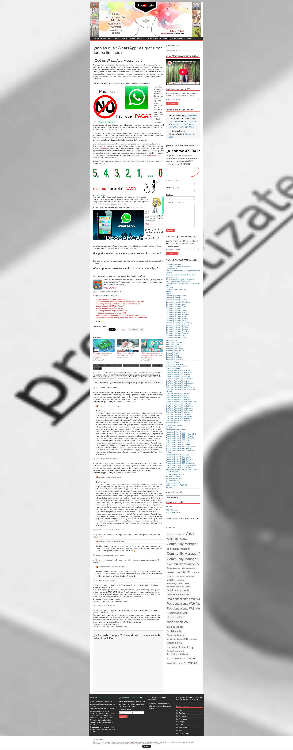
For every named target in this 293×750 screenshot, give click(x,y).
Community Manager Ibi (174, 308)
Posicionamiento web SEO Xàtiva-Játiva (180, 446)
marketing (180, 580)
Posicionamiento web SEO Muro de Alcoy (181, 465)
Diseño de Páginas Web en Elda (177, 381)
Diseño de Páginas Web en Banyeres (179, 410)
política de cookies (129, 743)
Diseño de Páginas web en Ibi (176, 395)
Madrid (121, 375)
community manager (130, 365)
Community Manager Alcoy (176, 304)
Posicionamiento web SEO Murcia (178, 461)
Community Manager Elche (176, 306)
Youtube (169, 293)
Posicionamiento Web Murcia (186, 608)
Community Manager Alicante (176, 300)
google (170, 576)
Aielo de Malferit (121, 372)
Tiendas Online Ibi (172, 355)
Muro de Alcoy (151, 375)
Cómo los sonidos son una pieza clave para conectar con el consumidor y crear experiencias (102, 710)
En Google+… (181, 722)
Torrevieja (98, 378)
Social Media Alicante (177, 638)
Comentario (175, 202)
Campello (108, 374)
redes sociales (145, 365)
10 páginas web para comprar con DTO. (111, 313)
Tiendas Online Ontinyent (175, 359)
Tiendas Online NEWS (174, 342)
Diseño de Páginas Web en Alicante (179, 372)
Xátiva (126, 378)
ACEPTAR (146, 746)
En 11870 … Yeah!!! (183, 733)
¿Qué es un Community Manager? (178, 266)
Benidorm (95, 374)
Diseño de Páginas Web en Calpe (178, 385)
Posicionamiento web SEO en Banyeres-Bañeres (180, 451)
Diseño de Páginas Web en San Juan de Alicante (180, 390)
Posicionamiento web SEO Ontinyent (179, 459)
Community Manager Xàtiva (176, 337)
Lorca (118, 375)
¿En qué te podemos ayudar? (176, 366)
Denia (138, 374)
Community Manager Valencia (177, 333)
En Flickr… (180, 725)
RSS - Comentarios (173, 512)
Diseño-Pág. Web (137, 38)
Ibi (102, 375)
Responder (115, 387)
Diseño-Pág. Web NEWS (175, 364)
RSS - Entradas (171, 510)
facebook (170, 572)
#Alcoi (193, 121)
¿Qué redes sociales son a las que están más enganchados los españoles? (152, 355)
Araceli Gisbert (109, 372)
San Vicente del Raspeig (148, 376)
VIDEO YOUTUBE (110, 288)
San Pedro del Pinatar (137, 376)
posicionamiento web (178, 594)
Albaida (134, 372)
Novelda (156, 375)
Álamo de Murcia (128, 372)
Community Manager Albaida (176, 312)
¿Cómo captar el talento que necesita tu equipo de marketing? (102, 716)
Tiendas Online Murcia (174, 357)
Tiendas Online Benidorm (175, 351)
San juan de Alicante (128, 376)
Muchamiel (138, 375)
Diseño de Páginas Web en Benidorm (179, 408)
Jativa (104, 375)
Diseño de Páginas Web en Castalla (179, 416)
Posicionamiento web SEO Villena (178, 442)
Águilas (115, 372)
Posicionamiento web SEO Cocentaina (180, 463)
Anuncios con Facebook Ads (176, 289)
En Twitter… (180, 710)
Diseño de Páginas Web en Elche (178, 377)
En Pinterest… (181, 719)
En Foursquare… (182, 727)
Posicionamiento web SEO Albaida (178, 457)
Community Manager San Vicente (178, 329)
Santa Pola (156, 376)
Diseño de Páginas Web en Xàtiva (178, 420)
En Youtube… (181, 716)
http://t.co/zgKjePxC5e (183, 124)
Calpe (104, 374)
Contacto (169, 487)
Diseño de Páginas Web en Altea (178, 374)
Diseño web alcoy (173, 568)
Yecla (129, 378)
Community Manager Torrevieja (177, 331)
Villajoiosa (110, 378)
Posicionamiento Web (157, 38)
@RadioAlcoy (190, 115)
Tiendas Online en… (173, 344)
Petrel (106, 376)
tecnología (193, 639)
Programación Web (173, 422)
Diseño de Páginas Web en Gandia (178, 414)
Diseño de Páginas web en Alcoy (178, 370)
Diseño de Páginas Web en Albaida (178, 404)
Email (172, 187)
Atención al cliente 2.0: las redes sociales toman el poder (181, 276)
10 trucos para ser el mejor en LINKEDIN (111, 310)
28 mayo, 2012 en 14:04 (104, 580)
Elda (97, 375)
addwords (180, 534)
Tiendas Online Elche (173, 353)
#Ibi (170, 124)
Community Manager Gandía (176, 310)
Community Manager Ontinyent (177, 325)
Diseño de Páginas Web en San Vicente (180, 387)
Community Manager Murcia (176, 316)
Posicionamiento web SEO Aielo (177, 455)
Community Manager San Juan (177, 327)
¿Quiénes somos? (172, 480)
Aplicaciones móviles (153, 372)
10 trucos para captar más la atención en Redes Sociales (118, 304)
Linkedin (171, 579)
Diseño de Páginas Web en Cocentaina (180, 383)
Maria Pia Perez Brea (100, 529)
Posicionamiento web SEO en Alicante (180, 436)
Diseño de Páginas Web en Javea (178, 393)
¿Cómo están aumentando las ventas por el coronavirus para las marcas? (102, 704)
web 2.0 (181, 663)
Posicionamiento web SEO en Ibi (178, 440)
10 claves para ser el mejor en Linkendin (111, 299)
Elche (94, 375)
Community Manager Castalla (176, 320)
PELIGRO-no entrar (173, 476)
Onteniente (95, 376)
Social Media (175, 626)
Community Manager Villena (176, 335)
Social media (157, 365)
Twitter (168, 291)
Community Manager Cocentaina (178, 302)
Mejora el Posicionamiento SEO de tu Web (181, 469)
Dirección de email (173, 246)
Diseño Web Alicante (188, 568)
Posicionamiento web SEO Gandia (178, 448)
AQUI (147, 224)
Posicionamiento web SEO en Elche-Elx (180, 438)
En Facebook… (182, 713)
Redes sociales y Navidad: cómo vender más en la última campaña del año (102, 729)
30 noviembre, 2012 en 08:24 (111, 541)
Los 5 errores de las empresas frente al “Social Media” (183, 284)
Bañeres (160, 372)
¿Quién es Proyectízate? (181, 38)
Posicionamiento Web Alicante (186, 603)
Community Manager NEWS (176, 295)
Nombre (173, 180)
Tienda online (174, 642)
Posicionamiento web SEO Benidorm (179, 467)
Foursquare (195, 572)
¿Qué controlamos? (173, 483)
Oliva (159, 375)
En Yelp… (179, 730)
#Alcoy (187, 121)
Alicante (102, 365)
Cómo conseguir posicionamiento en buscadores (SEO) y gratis (120, 315)
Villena (114, 378)
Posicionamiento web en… (175, 432)
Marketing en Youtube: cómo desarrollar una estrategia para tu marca (102, 722)
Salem (116, 376)
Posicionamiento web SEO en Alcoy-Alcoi (181, 434)
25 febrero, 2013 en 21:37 (106, 387)
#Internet (176, 121)
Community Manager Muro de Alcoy (179, 323)
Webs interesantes (121, 378)
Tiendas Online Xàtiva (176, 658)
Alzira (147, 372)
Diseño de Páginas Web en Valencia (179, 418)
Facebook (169, 287)
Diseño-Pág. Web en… (174, 368)
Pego (104, 376)
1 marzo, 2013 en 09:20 (110, 406)
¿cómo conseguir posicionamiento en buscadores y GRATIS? (120, 301)
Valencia (103, 378)
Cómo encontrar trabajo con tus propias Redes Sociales (183, 272)
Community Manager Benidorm (177, 314)
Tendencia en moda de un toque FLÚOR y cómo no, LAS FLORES (121, 317)
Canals (112, 374)
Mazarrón (125, 375)
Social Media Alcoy (176, 635)
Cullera (135, 374)
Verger (106, 378)
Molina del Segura (132, 375)
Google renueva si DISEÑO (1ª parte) (110, 306)
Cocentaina (121, 374)
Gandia (100, 375)
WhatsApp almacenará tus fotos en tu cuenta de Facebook (102, 355)
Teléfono (169, 195)
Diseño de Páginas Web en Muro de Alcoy (181, 401)
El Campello (147, 374)
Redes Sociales (111, 376)
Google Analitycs (172, 471)
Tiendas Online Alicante (174, 348)
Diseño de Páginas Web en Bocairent (179, 379)
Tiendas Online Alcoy (173, 346)
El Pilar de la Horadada (155, 374)
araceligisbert (101, 406)
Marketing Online (174, 583)
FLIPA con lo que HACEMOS (176, 485)
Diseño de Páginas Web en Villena (178, 412)
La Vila (114, 375)
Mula (142, 375)
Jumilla (111, 375)
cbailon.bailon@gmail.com (102, 401)
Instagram (190, 576)
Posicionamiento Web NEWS (176, 430)
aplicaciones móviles (114, 365)
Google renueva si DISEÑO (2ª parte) (110, 308)
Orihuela (100, 376)
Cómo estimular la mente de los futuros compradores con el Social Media (180, 280)
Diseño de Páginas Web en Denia (178, 397)
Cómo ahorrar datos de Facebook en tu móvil (125, 354)
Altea (144, 372)
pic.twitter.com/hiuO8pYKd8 (181, 127)
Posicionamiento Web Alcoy (185, 598)
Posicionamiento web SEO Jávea (178, 444)
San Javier (121, 376)
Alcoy (95, 365)
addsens (170, 534)
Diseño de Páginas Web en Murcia (178, 399)
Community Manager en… (175, 298)
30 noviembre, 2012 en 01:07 (112, 529)
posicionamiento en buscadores (179, 586)
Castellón (116, 374)
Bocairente (100, 374)
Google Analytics (179, 576)
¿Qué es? (169, 427)
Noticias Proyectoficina (174, 478)
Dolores (142, 374)
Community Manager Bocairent (177, 318)
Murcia (145, 375)
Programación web (177, 612)
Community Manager (101, 38)
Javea (107, 375)
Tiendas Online (120, 38)
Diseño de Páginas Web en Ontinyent (179, 406)
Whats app (97, 368)
